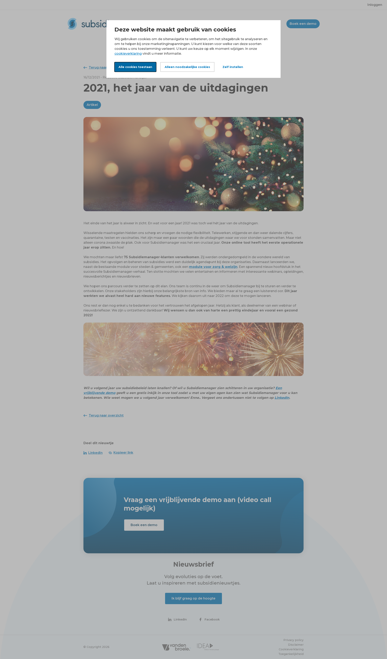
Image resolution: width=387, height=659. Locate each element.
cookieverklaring (128, 53)
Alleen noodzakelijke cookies (187, 67)
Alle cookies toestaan (135, 67)
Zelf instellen (233, 67)
